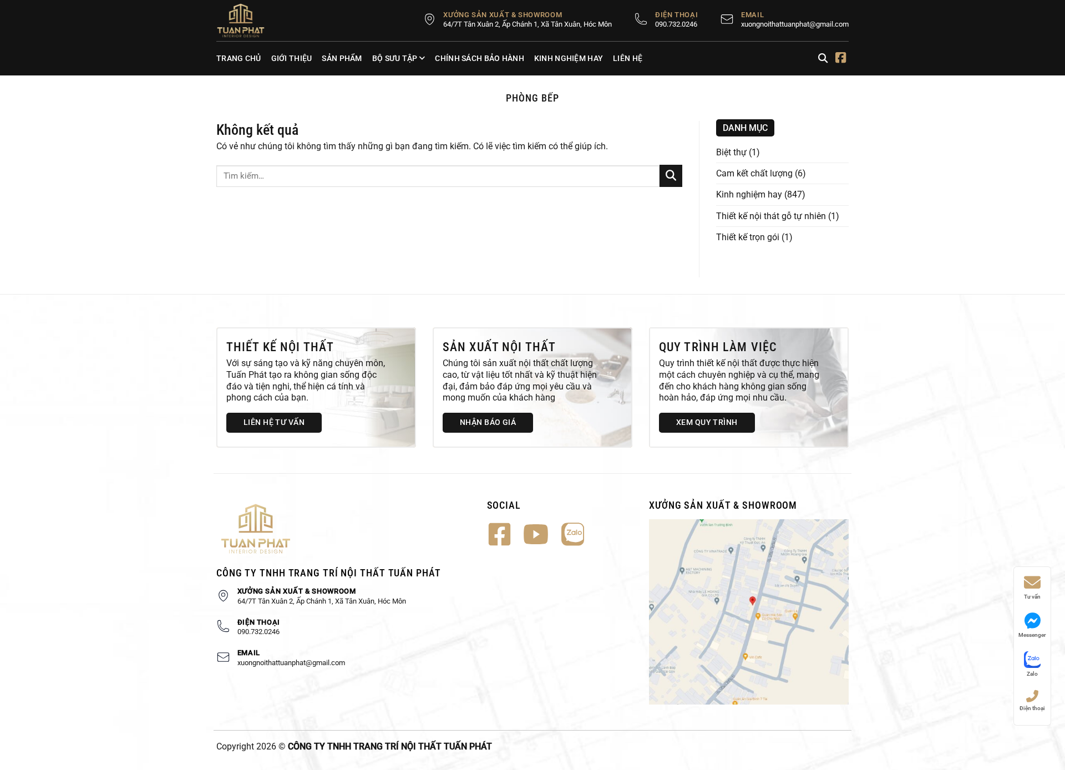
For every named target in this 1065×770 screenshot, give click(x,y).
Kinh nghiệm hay (568, 58)
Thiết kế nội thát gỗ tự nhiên (771, 216)
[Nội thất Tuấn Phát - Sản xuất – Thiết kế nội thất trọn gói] (246, 20)
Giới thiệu (291, 58)
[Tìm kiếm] (823, 58)
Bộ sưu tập (395, 58)
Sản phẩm (342, 58)
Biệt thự (731, 152)
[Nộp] (671, 176)
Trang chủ (238, 58)
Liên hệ (627, 58)
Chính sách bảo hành (479, 58)
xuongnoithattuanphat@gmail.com (795, 24)
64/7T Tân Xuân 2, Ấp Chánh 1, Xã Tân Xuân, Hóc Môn (527, 24)
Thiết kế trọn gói (747, 237)
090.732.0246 (676, 24)
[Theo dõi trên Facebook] (840, 59)
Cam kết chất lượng (754, 173)
